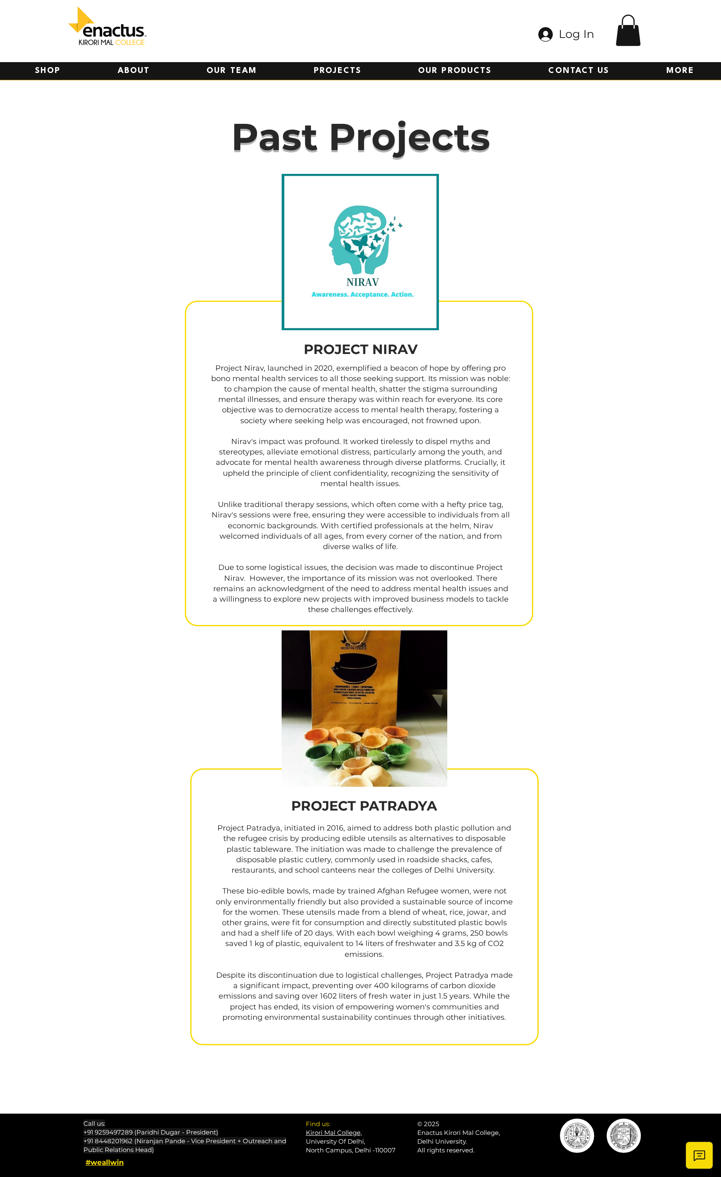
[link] (628, 30)
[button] (337, 71)
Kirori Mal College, (334, 1133)
